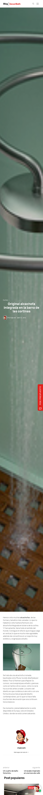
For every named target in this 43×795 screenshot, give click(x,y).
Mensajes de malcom (21, 752)
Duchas (5, 300)
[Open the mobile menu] (37, 3)
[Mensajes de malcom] (5, 317)
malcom (13, 318)
